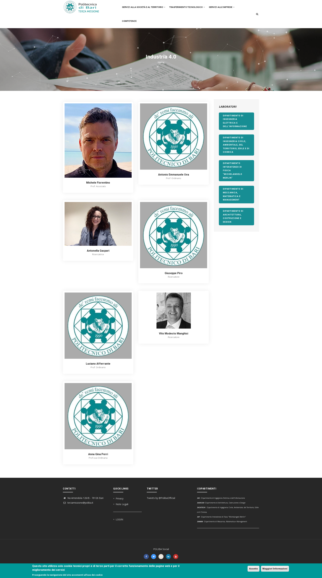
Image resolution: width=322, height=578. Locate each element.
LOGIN (119, 519)
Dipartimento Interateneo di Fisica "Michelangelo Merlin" (232, 170)
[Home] (83, 7)
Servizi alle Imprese (221, 7)
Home (161, 62)
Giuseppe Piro (174, 273)
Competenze (129, 21)
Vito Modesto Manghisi (173, 333)
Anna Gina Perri (98, 454)
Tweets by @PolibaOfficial (161, 498)
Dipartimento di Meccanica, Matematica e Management (233, 194)
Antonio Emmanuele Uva (173, 174)
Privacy (119, 498)
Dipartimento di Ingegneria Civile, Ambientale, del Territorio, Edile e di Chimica (236, 144)
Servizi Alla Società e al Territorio (143, 7)
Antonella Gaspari (98, 250)
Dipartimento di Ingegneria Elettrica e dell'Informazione (235, 121)
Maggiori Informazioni (274, 568)
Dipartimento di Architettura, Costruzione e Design (233, 216)
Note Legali (122, 504)
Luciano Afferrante (98, 363)
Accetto (253, 568)
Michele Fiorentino (98, 182)
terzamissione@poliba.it (80, 502)
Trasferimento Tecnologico (186, 7)
